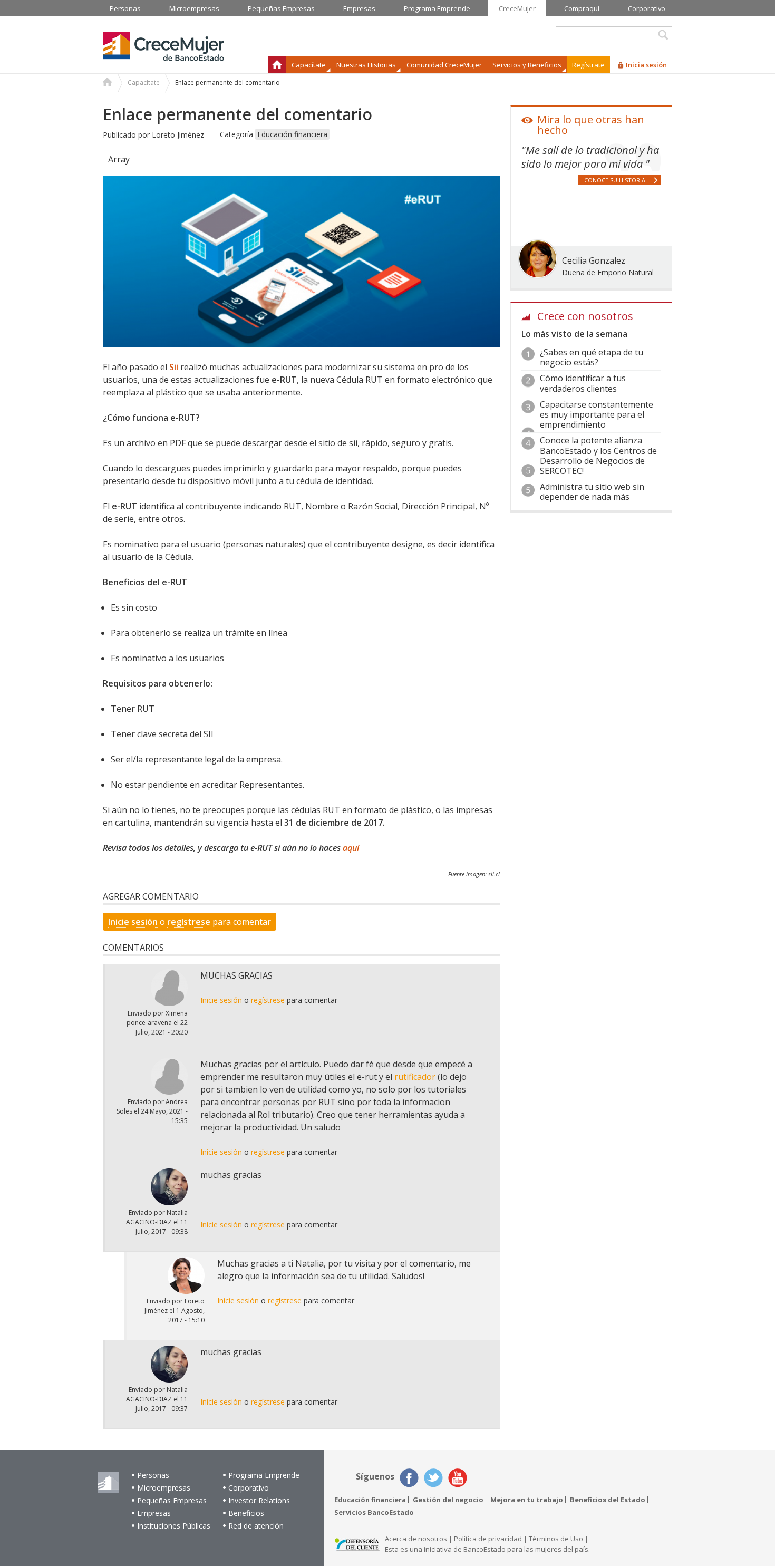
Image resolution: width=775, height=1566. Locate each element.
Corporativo (248, 1488)
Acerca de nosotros (416, 1538)
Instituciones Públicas (173, 1526)
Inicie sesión (133, 921)
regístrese (188, 921)
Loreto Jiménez (178, 135)
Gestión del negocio (448, 1499)
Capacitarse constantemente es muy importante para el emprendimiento (596, 414)
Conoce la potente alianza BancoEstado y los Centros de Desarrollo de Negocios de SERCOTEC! (598, 455)
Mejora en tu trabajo (526, 1499)
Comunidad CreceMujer (444, 65)
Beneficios (246, 1513)
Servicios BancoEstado (374, 1512)
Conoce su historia (614, 180)
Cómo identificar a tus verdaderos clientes (583, 383)
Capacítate (144, 82)
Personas (153, 1475)
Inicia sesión (646, 65)
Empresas (154, 1513)
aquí (351, 848)
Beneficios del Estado (607, 1499)
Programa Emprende (263, 1475)
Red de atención (256, 1526)
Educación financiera (292, 134)
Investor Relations (259, 1500)
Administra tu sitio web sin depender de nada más (592, 491)
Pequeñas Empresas (172, 1500)
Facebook (409, 1477)
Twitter (433, 1477)
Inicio (277, 64)
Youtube (457, 1477)
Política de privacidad (488, 1538)
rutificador (414, 1076)
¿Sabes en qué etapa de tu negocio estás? (591, 357)
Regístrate (588, 65)
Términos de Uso (556, 1538)
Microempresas (163, 1488)
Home (107, 83)
